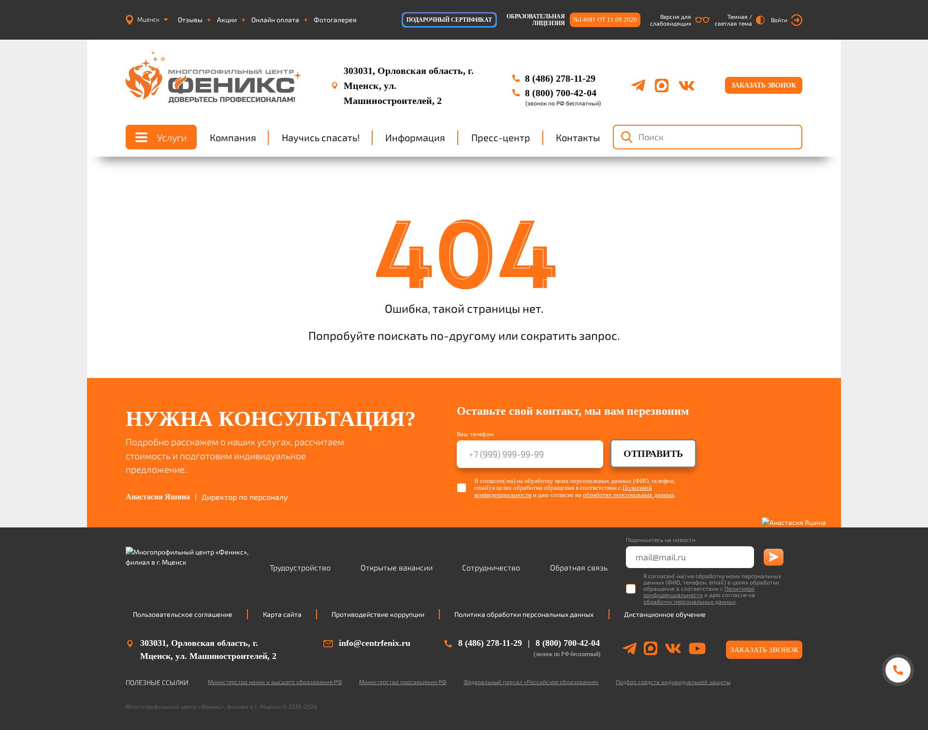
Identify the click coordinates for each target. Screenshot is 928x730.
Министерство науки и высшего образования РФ (275, 681)
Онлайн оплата (275, 20)
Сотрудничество (491, 567)
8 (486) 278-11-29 (560, 78)
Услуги (172, 137)
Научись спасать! (321, 137)
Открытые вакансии (397, 567)
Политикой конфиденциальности (698, 591)
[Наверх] (897, 707)
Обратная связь (579, 567)
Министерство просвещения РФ (403, 681)
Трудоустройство (300, 567)
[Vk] (686, 85)
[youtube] (697, 649)
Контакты (578, 137)
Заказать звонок (763, 85)
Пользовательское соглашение (182, 614)
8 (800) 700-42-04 (560, 93)
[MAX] (661, 85)
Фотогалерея (335, 20)
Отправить (653, 453)
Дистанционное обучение (665, 614)
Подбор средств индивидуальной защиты (673, 681)
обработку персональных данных (629, 494)
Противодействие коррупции (378, 614)
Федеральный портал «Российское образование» (531, 681)
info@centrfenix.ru (374, 643)
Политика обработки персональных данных (524, 614)
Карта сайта (282, 614)
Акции (227, 20)
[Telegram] (638, 85)
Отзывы (190, 20)
